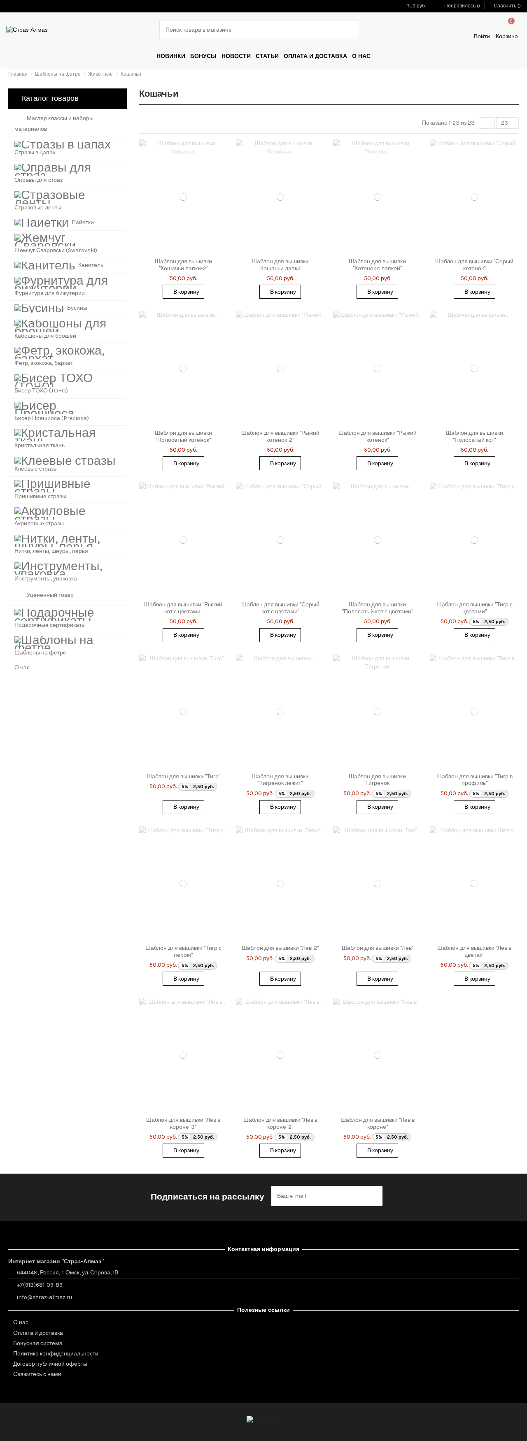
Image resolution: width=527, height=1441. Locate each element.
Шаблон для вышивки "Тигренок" (377, 780)
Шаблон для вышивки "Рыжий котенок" (377, 436)
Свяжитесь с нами (37, 1374)
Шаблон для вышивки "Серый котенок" (474, 265)
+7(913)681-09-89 (40, 1284)
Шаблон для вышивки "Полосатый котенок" (183, 436)
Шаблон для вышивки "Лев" (377, 947)
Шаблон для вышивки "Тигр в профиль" (474, 780)
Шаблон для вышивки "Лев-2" (280, 947)
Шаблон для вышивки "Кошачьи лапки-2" (183, 265)
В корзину (185, 291)
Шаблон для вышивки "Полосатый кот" (474, 436)
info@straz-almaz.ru (44, 1297)
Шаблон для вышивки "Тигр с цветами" (474, 608)
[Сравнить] (183, 251)
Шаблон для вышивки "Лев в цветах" (474, 951)
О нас (20, 1322)
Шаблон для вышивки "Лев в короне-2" (280, 1123)
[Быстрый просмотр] (193, 251)
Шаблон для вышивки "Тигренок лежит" (280, 780)
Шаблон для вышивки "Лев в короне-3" (183, 1123)
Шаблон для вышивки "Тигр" (183, 776)
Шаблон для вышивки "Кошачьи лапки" (280, 265)
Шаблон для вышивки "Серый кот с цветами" (280, 608)
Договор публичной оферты (50, 1363)
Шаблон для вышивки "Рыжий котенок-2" (280, 436)
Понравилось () (462, 6)
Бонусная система (38, 1343)
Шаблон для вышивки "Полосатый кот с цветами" (377, 608)
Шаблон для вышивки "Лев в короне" (377, 1123)
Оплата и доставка (38, 1333)
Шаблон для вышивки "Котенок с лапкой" (377, 265)
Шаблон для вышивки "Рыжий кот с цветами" (183, 608)
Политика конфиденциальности (55, 1353)
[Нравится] (173, 251)
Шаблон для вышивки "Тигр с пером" (183, 951)
